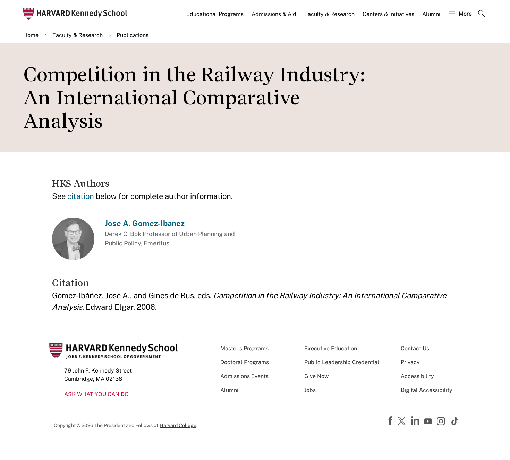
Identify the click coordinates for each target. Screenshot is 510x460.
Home (31, 35)
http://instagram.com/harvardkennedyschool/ (442, 422)
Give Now (316, 376)
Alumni (431, 14)
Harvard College (178, 425)
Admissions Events (244, 376)
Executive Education (330, 348)
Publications (132, 35)
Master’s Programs (244, 348)
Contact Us (415, 348)
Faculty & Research (329, 14)
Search (481, 14)
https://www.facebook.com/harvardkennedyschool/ (391, 420)
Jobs (310, 390)
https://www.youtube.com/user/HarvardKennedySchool (429, 421)
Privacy (410, 362)
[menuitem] (215, 17)
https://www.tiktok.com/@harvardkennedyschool (455, 421)
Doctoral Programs (244, 362)
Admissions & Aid (274, 14)
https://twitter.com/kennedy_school (403, 421)
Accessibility (417, 376)
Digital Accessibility (426, 390)
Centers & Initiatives (388, 14)
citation (80, 196)
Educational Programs (215, 14)
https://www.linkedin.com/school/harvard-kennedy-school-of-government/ (416, 420)
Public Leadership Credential (341, 362)
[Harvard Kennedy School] (77, 14)
